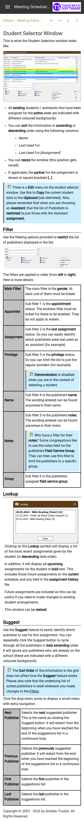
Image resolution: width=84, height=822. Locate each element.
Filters (34, 691)
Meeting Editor (28, 21)
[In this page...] (51, 21)
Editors (8, 21)
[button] (60, 21)
